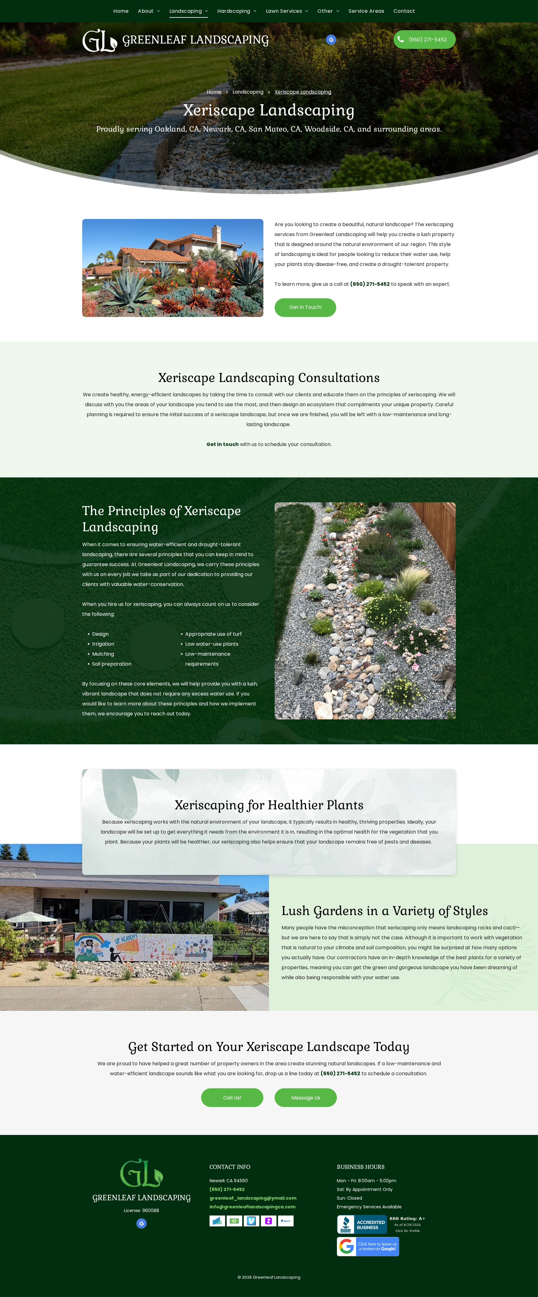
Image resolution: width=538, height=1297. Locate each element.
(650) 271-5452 (370, 284)
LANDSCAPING (164, 1197)
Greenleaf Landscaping (195, 40)
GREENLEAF (114, 1197)
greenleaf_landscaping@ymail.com (253, 1198)
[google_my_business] (331, 40)
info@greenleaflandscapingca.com (252, 1207)
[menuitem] (125, 11)
